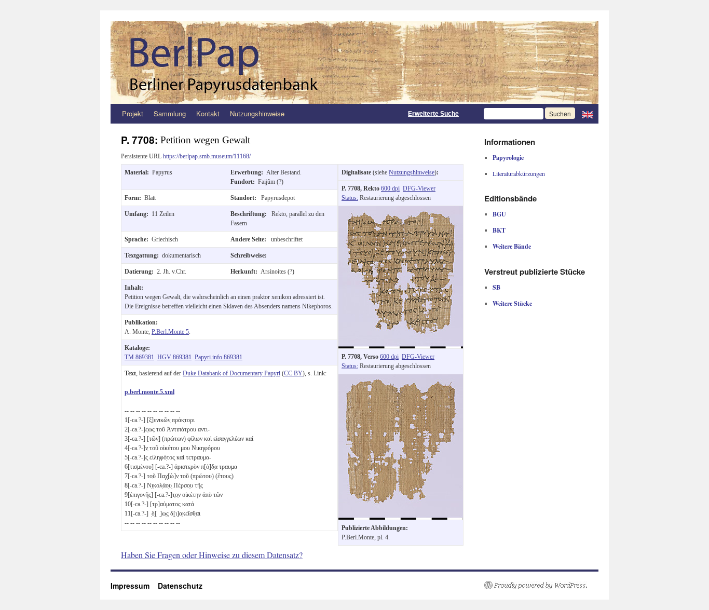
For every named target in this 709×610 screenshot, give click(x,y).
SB (496, 287)
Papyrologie (508, 157)
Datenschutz (180, 585)
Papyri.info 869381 (218, 357)
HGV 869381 (174, 357)
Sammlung (170, 113)
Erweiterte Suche (433, 113)
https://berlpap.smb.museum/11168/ (207, 156)
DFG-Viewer (419, 188)
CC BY (293, 373)
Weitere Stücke (512, 303)
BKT (499, 230)
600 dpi (390, 188)
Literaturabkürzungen (519, 173)
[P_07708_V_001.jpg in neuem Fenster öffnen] (400, 379)
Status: (350, 197)
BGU (499, 214)
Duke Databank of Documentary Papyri (231, 373)
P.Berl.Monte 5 (170, 331)
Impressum (134, 585)
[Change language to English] (587, 114)
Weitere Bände (512, 246)
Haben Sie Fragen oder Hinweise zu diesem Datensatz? (212, 554)
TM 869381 (139, 357)
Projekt (132, 113)
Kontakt (208, 113)
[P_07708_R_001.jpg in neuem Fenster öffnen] (400, 210)
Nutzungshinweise (257, 113)
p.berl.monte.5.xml (149, 392)
